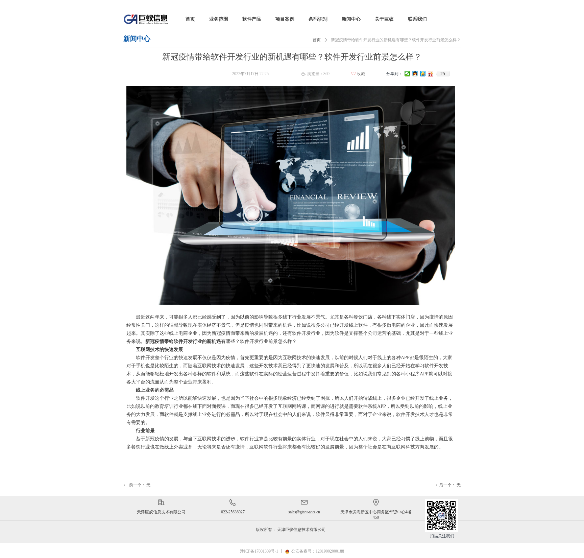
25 (442, 73)
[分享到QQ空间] (423, 73)
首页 (317, 40)
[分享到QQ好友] (415, 73)
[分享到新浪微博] (431, 73)
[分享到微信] (407, 73)
